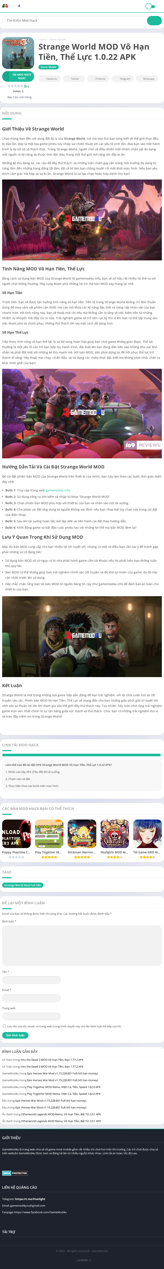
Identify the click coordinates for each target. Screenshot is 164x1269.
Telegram (125, 78)
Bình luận (9, 931)
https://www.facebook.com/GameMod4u (40, 1222)
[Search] (154, 20)
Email (6, 1000)
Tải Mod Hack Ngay (21, 76)
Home (42, 39)
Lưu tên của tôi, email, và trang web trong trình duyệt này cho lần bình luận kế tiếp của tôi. (64, 1036)
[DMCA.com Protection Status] (15, 1185)
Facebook (51, 78)
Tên (5, 982)
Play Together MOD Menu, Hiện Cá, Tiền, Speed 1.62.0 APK (64, 1097)
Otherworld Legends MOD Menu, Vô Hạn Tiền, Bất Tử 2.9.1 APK (61, 1124)
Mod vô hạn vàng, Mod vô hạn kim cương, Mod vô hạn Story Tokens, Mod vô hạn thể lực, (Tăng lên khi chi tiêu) (85, 760)
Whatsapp (148, 78)
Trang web (8, 1018)
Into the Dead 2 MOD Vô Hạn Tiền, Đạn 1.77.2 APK (51, 1070)
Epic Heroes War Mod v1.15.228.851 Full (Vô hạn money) (62, 1083)
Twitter (75, 78)
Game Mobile (57, 39)
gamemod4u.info (58, 490)
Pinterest (100, 78)
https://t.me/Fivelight (30, 1209)
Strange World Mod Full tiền (22, 895)
